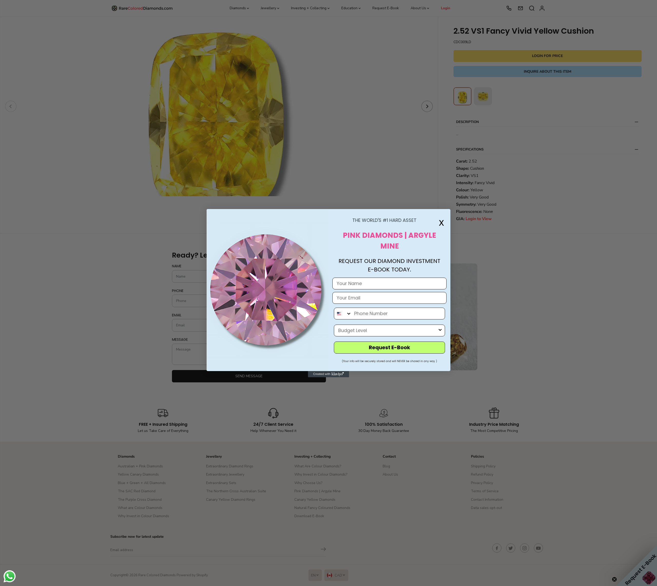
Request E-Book (389, 347)
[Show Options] (440, 330)
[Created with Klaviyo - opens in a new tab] (328, 374)
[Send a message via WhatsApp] (10, 576)
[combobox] (343, 313)
